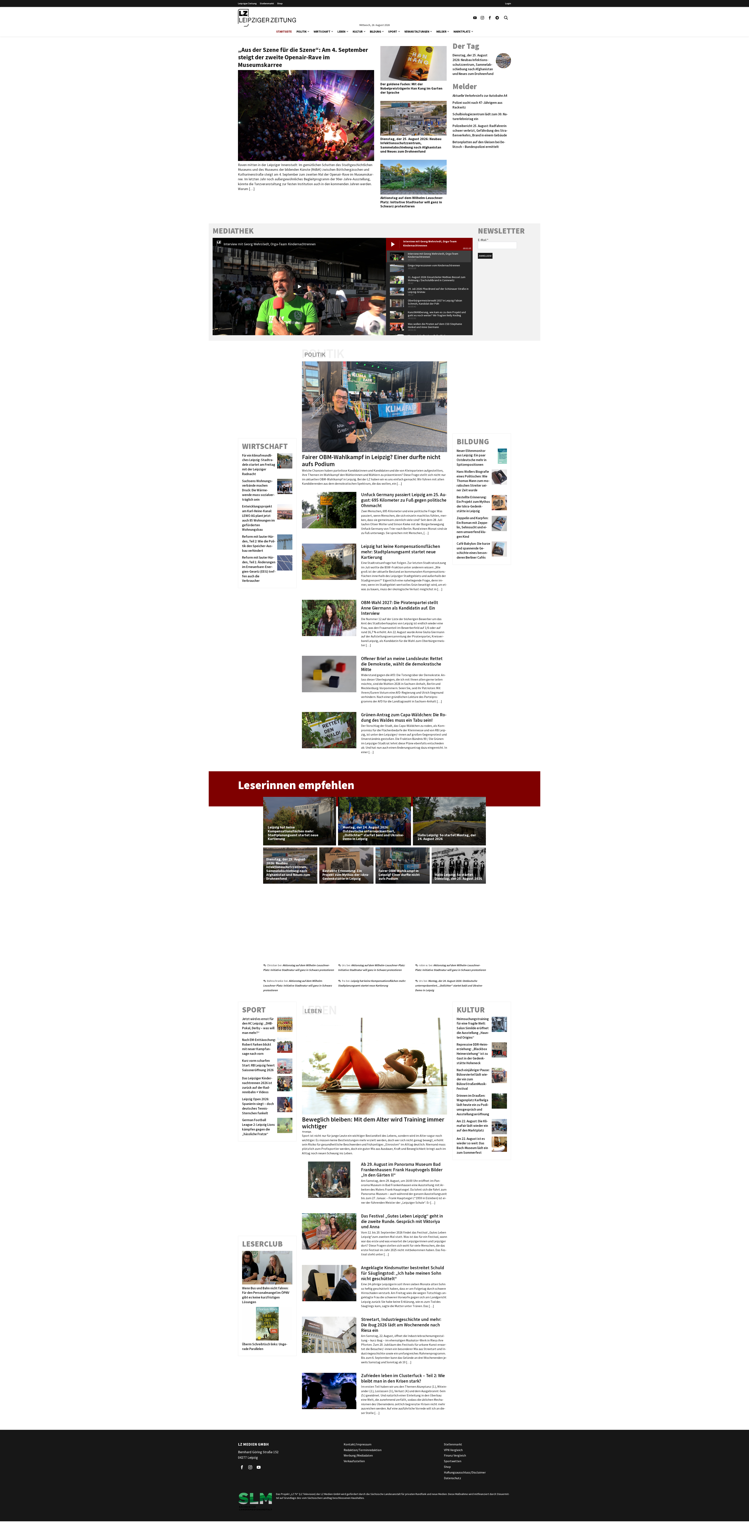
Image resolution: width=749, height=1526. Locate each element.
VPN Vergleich (453, 1450)
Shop (280, 3)
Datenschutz (452, 1478)
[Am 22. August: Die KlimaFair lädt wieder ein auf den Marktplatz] (498, 1126)
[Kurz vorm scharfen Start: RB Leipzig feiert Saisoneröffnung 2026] (284, 1066)
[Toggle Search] (506, 18)
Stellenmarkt (267, 3)
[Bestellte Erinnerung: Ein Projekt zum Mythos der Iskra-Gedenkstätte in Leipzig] (498, 504)
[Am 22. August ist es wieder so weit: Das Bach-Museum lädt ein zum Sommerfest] (498, 1146)
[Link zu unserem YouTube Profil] (475, 17)
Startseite (284, 31)
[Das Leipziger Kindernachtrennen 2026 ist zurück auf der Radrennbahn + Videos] (284, 1085)
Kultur (358, 31)
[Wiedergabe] (299, 286)
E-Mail (483, 240)
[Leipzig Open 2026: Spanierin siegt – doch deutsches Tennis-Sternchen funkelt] (284, 1106)
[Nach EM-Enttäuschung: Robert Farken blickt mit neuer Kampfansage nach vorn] (284, 1047)
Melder (441, 31)
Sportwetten (452, 1461)
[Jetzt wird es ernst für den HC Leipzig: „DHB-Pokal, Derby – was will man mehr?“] (284, 1026)
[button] (308, 31)
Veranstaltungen (416, 31)
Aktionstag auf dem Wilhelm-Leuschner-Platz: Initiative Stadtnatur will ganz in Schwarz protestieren (297, 985)
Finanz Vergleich (455, 1455)
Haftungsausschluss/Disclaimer (465, 1472)
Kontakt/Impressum (357, 1444)
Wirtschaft (322, 31)
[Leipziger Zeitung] (267, 18)
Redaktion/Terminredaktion (363, 1450)
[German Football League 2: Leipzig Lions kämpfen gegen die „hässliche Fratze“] (284, 1127)
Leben (341, 31)
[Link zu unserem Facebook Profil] (489, 17)
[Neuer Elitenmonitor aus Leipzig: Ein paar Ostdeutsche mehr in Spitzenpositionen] (498, 458)
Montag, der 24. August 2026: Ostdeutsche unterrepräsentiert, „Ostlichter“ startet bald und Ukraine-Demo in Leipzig (449, 985)
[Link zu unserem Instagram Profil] (482, 17)
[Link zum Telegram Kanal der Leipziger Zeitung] (497, 17)
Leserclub (262, 1244)
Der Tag (466, 46)
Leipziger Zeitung (247, 3)
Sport (392, 31)
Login (508, 3)
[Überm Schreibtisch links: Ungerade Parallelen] (267, 1323)
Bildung (375, 31)
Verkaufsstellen (354, 1461)
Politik (301, 31)
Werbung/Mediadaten (358, 1455)
